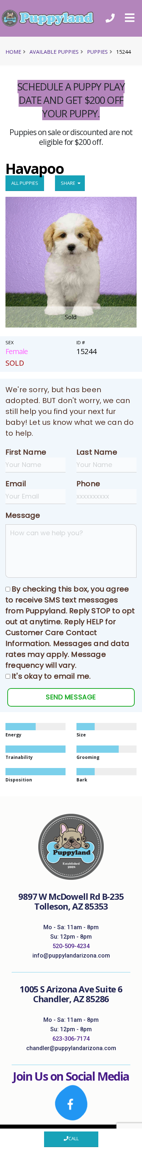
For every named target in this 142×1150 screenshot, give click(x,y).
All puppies (24, 183)
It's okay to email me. (51, 676)
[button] (129, 18)
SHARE (69, 183)
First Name (25, 452)
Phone (88, 484)
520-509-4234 (71, 946)
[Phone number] (110, 18)
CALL (73, 1138)
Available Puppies (54, 51)
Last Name (96, 452)
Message (22, 515)
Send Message (71, 697)
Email (15, 484)
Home (13, 51)
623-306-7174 (71, 1038)
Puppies (97, 51)
